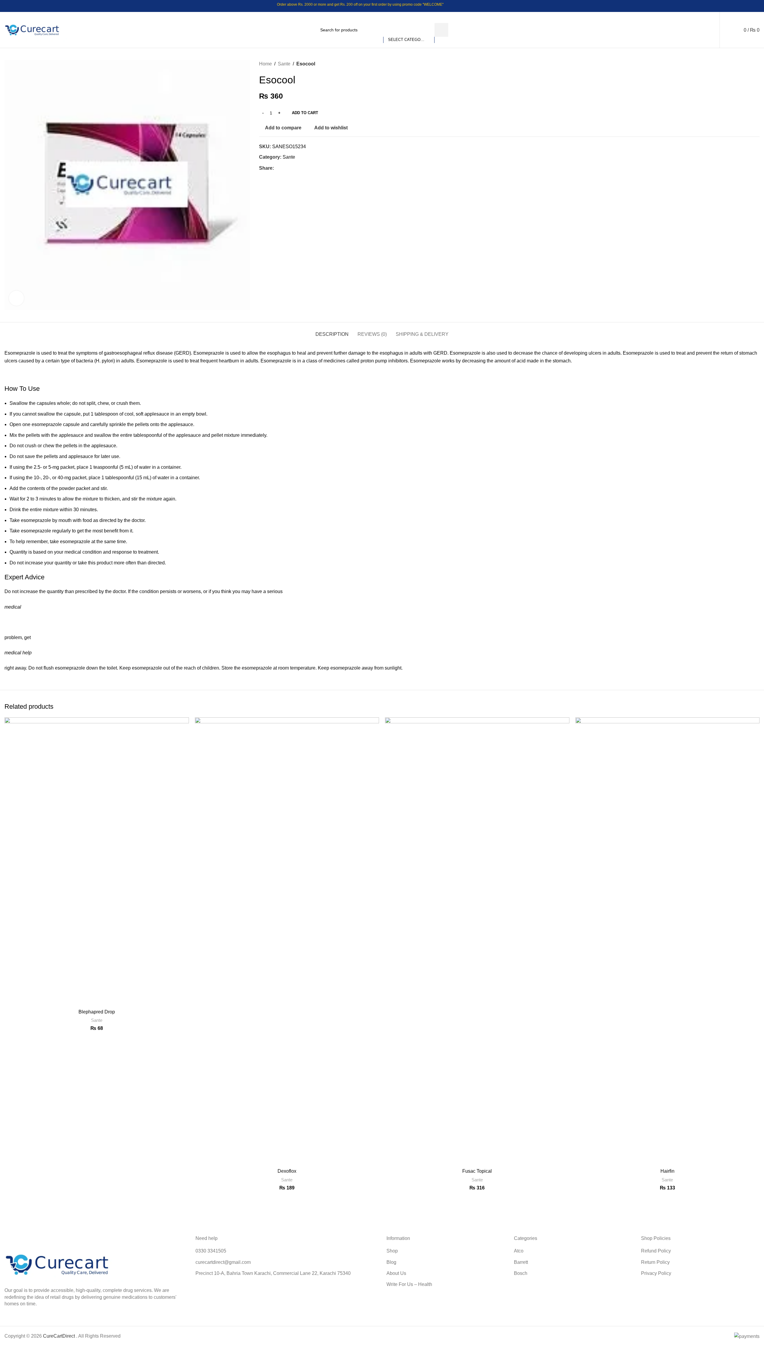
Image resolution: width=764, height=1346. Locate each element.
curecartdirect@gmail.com (223, 1262)
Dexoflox (287, 1171)
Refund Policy (656, 1250)
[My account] (714, 30)
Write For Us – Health (409, 1284)
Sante (284, 63)
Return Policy (655, 1262)
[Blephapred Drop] (96, 861)
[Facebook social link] (725, 5)
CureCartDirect (59, 1336)
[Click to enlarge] (16, 298)
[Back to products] (748, 64)
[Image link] (64, 1264)
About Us (396, 1273)
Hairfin (667, 1171)
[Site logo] (35, 29)
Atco (518, 1250)
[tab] (332, 331)
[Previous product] (741, 64)
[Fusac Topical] (477, 941)
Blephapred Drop (96, 1011)
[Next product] (756, 64)
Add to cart (305, 113)
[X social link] (733, 5)
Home (265, 63)
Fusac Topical (477, 1171)
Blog (391, 1262)
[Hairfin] (667, 941)
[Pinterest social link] (740, 5)
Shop (392, 1250)
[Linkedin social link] (748, 5)
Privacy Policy (656, 1273)
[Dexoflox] (287, 941)
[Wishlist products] (728, 30)
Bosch (520, 1273)
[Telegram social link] (756, 5)
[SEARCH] (441, 30)
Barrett (521, 1262)
